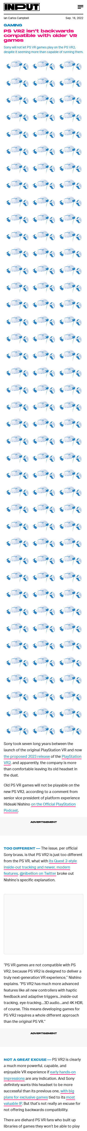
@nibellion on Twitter (38, 873)
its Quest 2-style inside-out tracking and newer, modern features (40, 867)
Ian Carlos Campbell (16, 18)
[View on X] (43, 924)
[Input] (22, 7)
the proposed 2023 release (27, 756)
